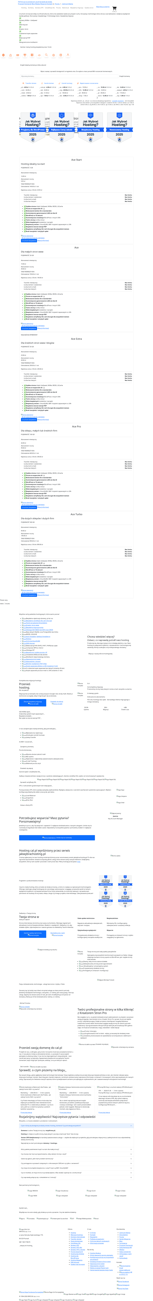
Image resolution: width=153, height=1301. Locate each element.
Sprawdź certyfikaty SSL (28, 782)
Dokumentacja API (125, 1247)
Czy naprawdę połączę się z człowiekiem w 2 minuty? (38, 1177)
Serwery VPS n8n (76, 1247)
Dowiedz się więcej (56, 701)
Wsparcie (43, 4)
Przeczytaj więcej (26, 1112)
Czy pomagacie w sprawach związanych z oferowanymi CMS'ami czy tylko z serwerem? (50, 1163)
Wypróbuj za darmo (103, 7)
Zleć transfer (24, 1067)
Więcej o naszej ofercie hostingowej (100, 654)
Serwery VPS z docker (78, 1250)
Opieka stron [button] (89, 8)
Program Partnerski (24, 4)
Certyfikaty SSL (76, 1243)
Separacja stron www (97, 1264)
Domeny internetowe (78, 1237)
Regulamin (93, 1237)
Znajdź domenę (124, 76)
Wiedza (37, 4)
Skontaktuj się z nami (57, 933)
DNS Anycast (75, 1262)
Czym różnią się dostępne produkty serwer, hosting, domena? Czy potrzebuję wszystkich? (51, 1126)
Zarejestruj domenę (26, 747)
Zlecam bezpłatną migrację (33, 702)
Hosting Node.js (95, 1253)
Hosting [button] (24, 8)
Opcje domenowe (77, 1241)
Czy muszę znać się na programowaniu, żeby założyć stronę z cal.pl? (43, 1154)
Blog (33, 4)
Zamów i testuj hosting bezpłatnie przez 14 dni (35, 47)
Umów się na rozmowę (64, 838)
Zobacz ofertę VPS (26, 805)
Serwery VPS (75, 1245)
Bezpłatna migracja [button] (76, 8)
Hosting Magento (76, 1260)
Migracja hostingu (77, 1235)
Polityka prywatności (97, 1239)
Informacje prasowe (97, 1243)
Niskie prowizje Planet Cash (99, 1268)
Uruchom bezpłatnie (29, 241)
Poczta (57, 4)
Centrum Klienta (67, 4)
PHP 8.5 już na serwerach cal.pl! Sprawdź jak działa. (35, 2)
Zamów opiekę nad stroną (32, 933)
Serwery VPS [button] (39, 8)
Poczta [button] (58, 8)
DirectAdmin (123, 1235)
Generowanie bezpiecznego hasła (101, 1270)
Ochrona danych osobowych (99, 1241)
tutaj (78, 862)
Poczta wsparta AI (77, 1252)
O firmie (93, 1233)
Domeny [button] (31, 8)
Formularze (123, 1243)
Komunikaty (123, 1258)
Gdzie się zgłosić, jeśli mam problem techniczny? (37, 1159)
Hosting (73, 1233)
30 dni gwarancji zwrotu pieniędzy (101, 1255)
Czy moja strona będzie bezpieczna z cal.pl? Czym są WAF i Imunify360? (44, 1168)
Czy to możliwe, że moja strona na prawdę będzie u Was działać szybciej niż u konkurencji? (51, 1173)
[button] (114, 9)
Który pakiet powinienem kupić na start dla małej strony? (40, 1149)
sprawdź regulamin (118, 101)
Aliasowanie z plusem (97, 1266)
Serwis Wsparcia (124, 1239)
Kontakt (49, 4)
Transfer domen (76, 1239)
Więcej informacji (43, 240)
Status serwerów (125, 1252)
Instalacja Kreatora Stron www (100, 1262)
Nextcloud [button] (65, 8)
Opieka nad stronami (78, 1264)
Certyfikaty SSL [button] (50, 8)
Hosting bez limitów (77, 1254)
